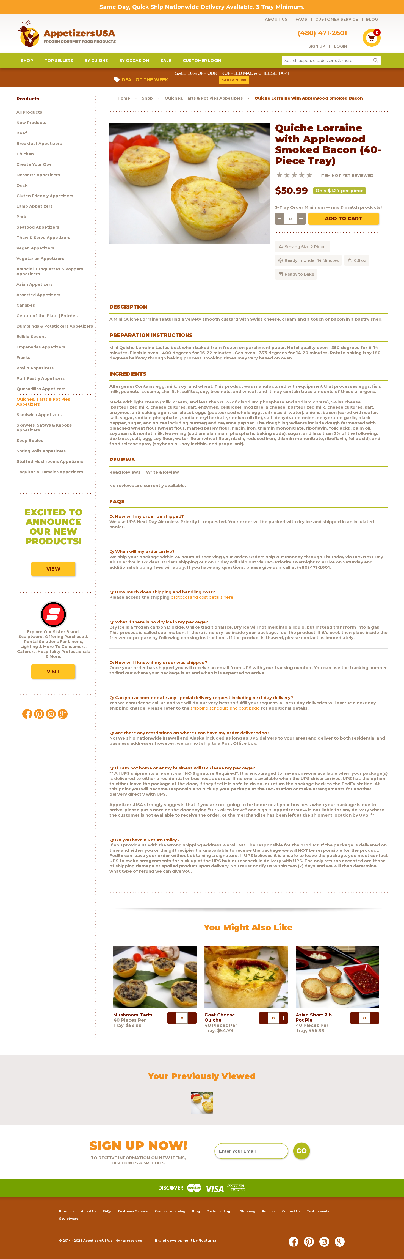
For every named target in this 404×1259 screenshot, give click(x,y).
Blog (372, 19)
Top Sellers (59, 60)
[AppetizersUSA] (76, 33)
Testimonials (318, 1211)
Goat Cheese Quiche (219, 1017)
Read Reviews (124, 472)
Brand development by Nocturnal (186, 1240)
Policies (269, 1211)
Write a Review (162, 472)
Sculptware (68, 1218)
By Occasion (134, 60)
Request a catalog (170, 1211)
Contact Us (291, 1211)
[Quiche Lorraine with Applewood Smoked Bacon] (189, 243)
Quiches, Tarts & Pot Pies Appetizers (204, 98)
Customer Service (336, 19)
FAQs (301, 19)
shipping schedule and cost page (225, 708)
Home (124, 98)
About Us (276, 19)
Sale (166, 60)
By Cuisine (96, 60)
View (53, 569)
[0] (372, 45)
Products (67, 1211)
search (376, 60)
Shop (27, 60)
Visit (53, 672)
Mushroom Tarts (132, 1015)
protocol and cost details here (202, 597)
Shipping (248, 1211)
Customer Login (202, 60)
